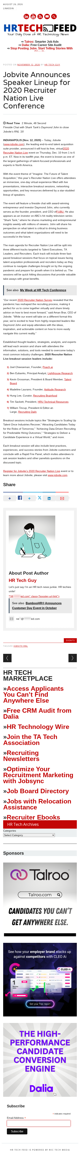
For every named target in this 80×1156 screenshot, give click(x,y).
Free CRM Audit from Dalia (37, 713)
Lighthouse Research (60, 373)
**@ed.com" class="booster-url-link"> (34, 596)
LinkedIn (8, 8)
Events (70, 640)
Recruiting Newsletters (21, 755)
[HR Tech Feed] (40, 35)
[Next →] (72, 658)
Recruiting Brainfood (45, 395)
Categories (9, 830)
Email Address (16, 1118)
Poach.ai (48, 367)
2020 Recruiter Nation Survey (34, 300)
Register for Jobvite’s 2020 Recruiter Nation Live (31, 471)
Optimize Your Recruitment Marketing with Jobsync (38, 774)
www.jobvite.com (14, 144)
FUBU (59, 211)
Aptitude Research (55, 389)
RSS (40, 16)
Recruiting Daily (27, 411)
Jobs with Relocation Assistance (37, 804)
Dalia (25, 45)
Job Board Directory (38, 791)
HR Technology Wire (38, 726)
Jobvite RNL (21, 646)
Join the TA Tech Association (30, 739)
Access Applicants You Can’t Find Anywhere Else (33, 694)
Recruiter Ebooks (33, 817)
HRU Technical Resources (53, 401)
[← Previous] (7, 658)
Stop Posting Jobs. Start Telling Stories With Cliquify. (41, 50)
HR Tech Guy (52, 64)
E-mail (47, 16)
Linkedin (26, 16)
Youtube (33, 16)
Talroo (28, 41)
